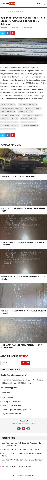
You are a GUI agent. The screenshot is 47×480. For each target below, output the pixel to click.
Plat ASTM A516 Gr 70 (15, 11)
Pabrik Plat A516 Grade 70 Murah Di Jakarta (18, 176)
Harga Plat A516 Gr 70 (33, 108)
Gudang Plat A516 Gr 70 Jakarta (12, 108)
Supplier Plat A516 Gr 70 (30, 125)
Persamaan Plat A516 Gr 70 (10, 115)
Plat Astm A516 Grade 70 (9, 122)
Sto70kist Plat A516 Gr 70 (10, 125)
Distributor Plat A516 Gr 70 (28, 104)
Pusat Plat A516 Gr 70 (28, 122)
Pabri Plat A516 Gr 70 (25, 111)
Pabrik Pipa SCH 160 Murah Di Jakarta (16, 466)
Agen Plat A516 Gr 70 (8, 104)
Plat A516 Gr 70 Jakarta (9, 118)
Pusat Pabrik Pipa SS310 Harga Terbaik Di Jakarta (21, 449)
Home (4, 11)
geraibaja (4, 28)
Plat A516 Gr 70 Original (28, 118)
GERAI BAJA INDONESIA (26, 475)
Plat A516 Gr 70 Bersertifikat (32, 115)
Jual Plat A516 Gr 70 (8, 111)
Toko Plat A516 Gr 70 (8, 129)
